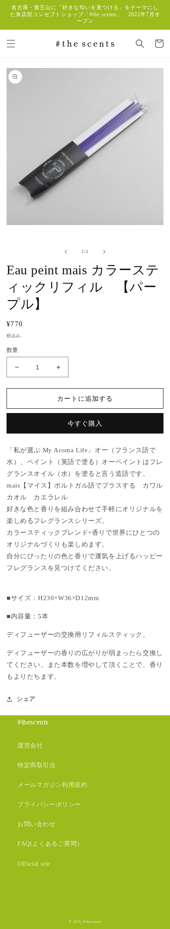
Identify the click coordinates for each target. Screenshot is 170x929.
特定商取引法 (36, 765)
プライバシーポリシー (49, 804)
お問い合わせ (36, 824)
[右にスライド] (104, 251)
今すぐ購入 (85, 423)
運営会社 (30, 745)
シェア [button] (26, 699)
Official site (33, 864)
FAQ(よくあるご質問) (48, 843)
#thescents (92, 922)
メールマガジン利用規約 (52, 785)
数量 (12, 350)
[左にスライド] (65, 251)
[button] (10, 43)
